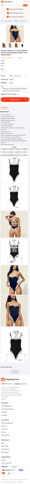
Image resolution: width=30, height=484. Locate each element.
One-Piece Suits (23, 21)
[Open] (25, 76)
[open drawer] (28, 1)
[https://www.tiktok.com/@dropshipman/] (2, 399)
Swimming (16, 21)
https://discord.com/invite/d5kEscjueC (5, 399)
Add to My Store (15, 99)
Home (2, 21)
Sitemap (20, 482)
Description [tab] (4, 107)
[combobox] (16, 76)
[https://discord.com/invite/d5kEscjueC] (4, 399)
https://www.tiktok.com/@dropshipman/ (2, 399)
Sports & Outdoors (8, 21)
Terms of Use (5, 482)
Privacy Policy (13, 482)
